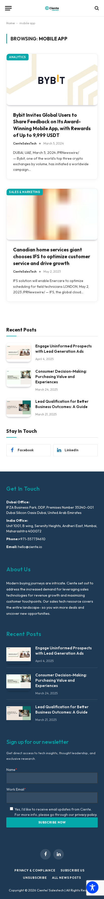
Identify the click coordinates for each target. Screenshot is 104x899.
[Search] (96, 8)
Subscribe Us (73, 870)
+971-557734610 (32, 539)
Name (11, 769)
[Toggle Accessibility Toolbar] (92, 887)
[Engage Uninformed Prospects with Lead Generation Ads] (18, 352)
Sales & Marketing (24, 192)
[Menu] (8, 8)
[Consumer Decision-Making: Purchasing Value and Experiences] (18, 377)
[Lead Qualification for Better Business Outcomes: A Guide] (18, 407)
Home (10, 23)
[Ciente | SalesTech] (52, 8)
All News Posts (66, 878)
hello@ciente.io (29, 547)
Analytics (17, 57)
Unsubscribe (35, 878)
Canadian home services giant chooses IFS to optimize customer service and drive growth (51, 256)
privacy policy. (86, 814)
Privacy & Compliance (35, 870)
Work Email (16, 789)
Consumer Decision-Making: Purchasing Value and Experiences (61, 376)
